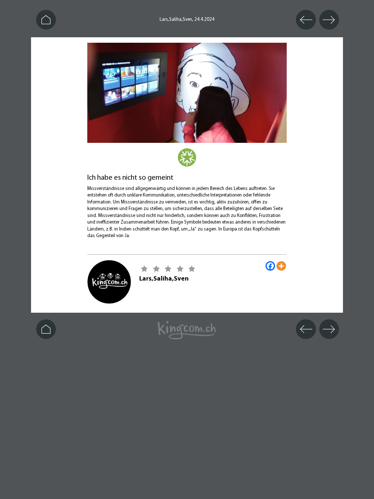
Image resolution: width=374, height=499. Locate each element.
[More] (281, 266)
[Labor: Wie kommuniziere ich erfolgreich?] (187, 161)
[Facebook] (270, 266)
